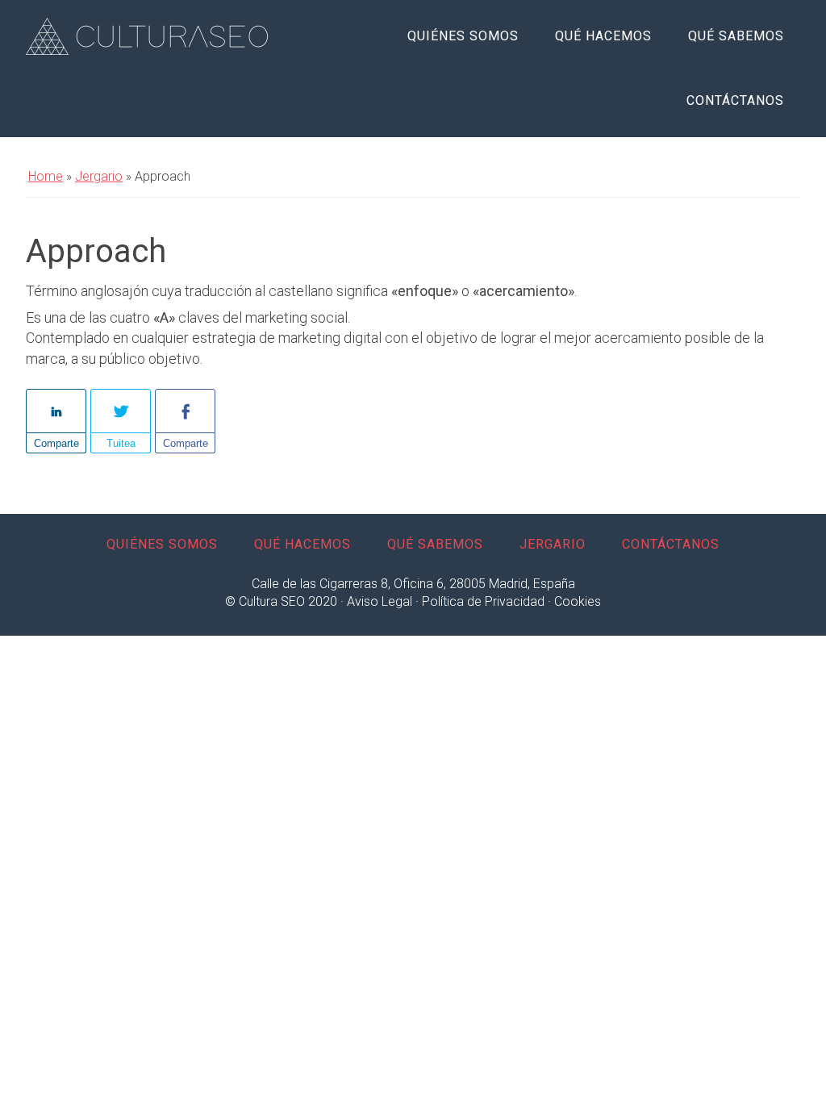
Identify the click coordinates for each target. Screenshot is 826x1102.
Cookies (577, 601)
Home (45, 176)
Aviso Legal (379, 601)
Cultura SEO (147, 36)
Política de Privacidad (483, 601)
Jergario (99, 176)
